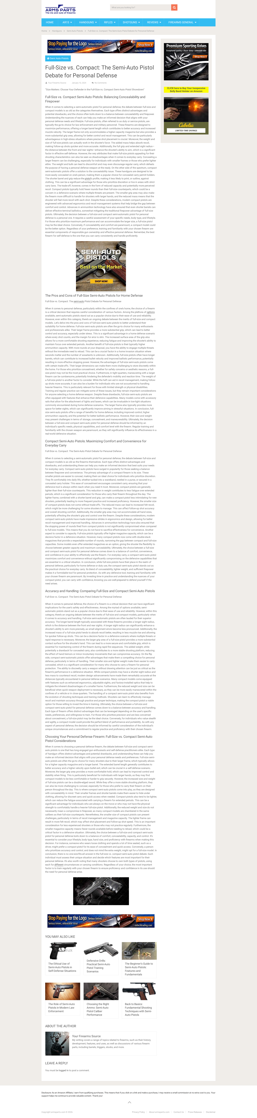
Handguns (86, 22)
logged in (64, 1070)
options (151, 312)
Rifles (108, 22)
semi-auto (79, 301)
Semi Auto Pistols (75, 31)
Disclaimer (211, 1112)
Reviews (152, 22)
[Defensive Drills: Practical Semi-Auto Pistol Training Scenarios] (101, 949)
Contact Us (179, 1112)
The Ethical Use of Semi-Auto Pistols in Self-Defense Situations (62, 967)
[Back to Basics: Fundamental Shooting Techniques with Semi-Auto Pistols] (139, 991)
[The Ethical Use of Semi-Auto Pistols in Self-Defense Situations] (62, 951)
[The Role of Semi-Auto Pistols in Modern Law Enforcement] (62, 991)
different (58, 864)
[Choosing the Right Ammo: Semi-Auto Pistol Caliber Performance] (101, 991)
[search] (174, 7)
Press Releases (195, 1112)
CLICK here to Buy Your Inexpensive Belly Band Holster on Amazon (186, 90)
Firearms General (181, 22)
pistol (88, 178)
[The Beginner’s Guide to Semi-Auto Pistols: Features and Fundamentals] (139, 951)
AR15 (66, 22)
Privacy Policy (138, 1112)
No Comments (101, 83)
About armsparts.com (159, 1112)
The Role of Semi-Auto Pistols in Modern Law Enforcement (61, 1007)
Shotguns (130, 22)
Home (50, 22)
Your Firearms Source (57, 83)
